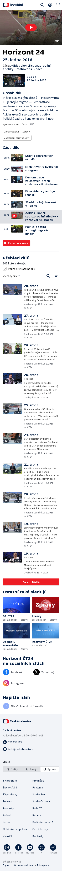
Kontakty (38, 836)
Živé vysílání (10, 787)
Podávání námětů (42, 822)
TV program (10, 780)
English (6, 865)
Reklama (37, 787)
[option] (12, 769)
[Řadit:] (56, 275)
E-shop (7, 822)
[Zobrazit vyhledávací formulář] (42, 5)
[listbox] (31, 769)
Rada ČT (37, 808)
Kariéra (36, 815)
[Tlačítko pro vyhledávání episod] (48, 276)
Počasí (7, 815)
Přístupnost (43, 865)
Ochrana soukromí (23, 865)
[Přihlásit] (50, 5)
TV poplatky (10, 794)
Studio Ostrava (41, 801)
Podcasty (8, 808)
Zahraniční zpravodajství (17, 137)
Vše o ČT (8, 836)
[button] (31, 27)
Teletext (8, 801)
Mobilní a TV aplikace (15, 829)
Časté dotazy (40, 829)
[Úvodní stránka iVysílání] (13, 5)
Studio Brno (39, 794)
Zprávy (26, 131)
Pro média (38, 780)
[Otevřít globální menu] (58, 5)
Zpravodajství (11, 131)
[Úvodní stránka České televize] (17, 721)
